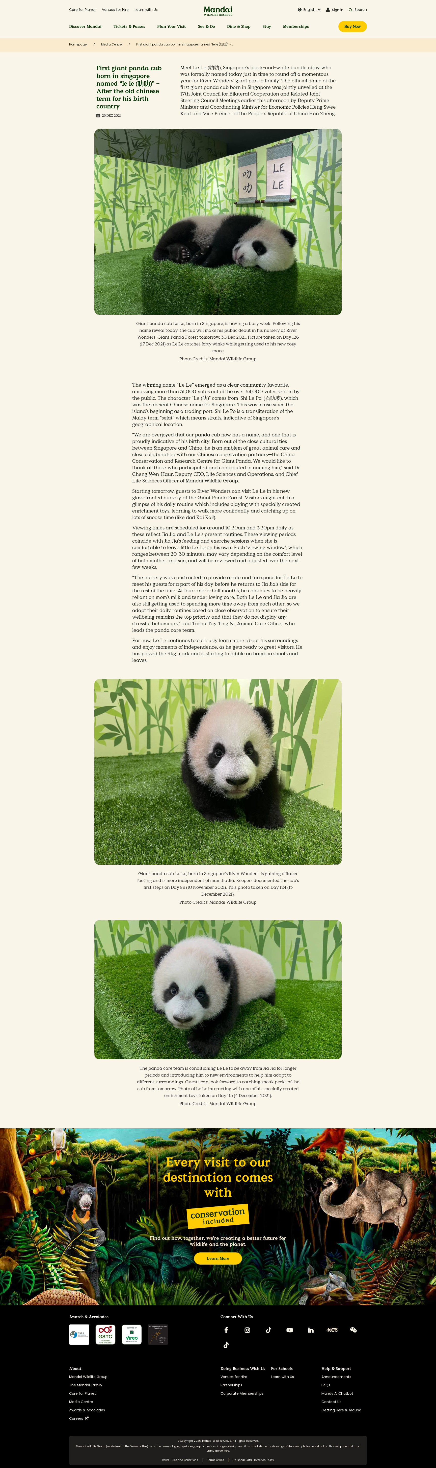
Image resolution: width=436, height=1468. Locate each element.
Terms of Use (138, 1446)
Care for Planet (82, 9)
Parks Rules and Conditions (180, 1460)
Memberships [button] (296, 26)
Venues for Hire (115, 9)
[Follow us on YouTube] (289, 1330)
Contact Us (331, 1401)
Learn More (218, 1258)
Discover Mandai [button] (85, 26)
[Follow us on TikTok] (268, 1330)
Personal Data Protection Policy (253, 1460)
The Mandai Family (85, 1385)
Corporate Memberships (242, 1393)
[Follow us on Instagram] (247, 1330)
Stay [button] (267, 26)
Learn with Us (146, 9)
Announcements (336, 1376)
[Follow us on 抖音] (226, 1345)
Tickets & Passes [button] (129, 26)
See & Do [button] (206, 26)
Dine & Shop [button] (239, 26)
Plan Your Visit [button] (171, 26)
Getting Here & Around (341, 1410)
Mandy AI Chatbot (337, 1393)
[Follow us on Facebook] (226, 1330)
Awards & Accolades (87, 1410)
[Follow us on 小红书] (332, 1330)
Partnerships (231, 1385)
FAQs (325, 1385)
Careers (77, 1418)
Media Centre (81, 1401)
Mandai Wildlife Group (88, 1376)
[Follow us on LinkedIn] (310, 1330)
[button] (309, 9)
